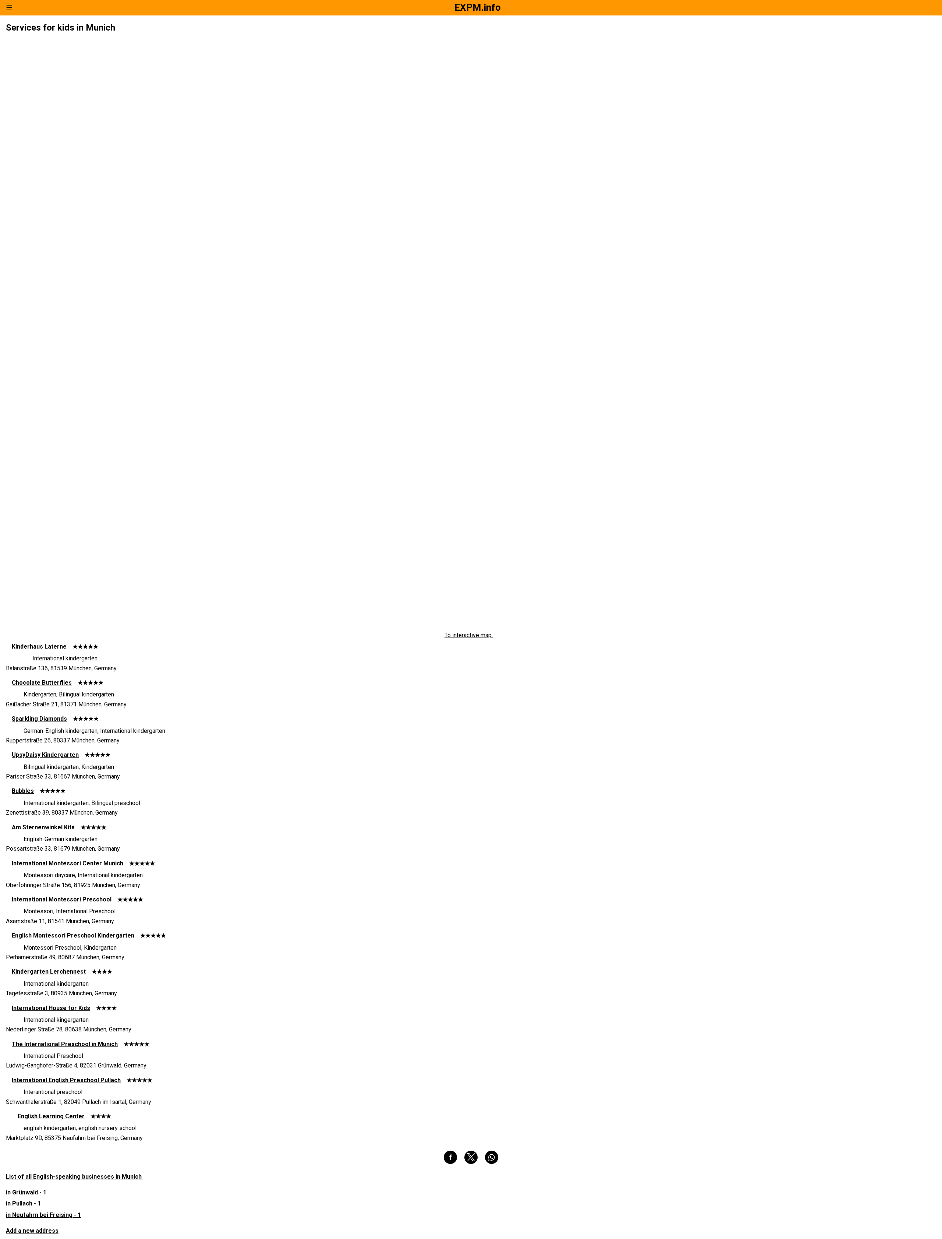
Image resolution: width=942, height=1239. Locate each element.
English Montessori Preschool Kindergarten (73, 935)
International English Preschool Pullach (66, 1080)
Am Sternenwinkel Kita (43, 827)
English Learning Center (51, 1116)
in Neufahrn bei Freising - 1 (43, 1214)
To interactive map (469, 635)
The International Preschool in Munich (65, 1044)
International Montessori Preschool (61, 899)
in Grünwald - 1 (26, 1192)
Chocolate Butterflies (42, 682)
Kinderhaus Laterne (39, 646)
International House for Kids (51, 1008)
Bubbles (23, 790)
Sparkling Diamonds (39, 718)
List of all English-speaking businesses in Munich (74, 1176)
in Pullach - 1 (23, 1203)
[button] (450, 1157)
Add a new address (32, 1230)
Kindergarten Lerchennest (49, 971)
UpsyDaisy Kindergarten (45, 754)
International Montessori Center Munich (67, 863)
